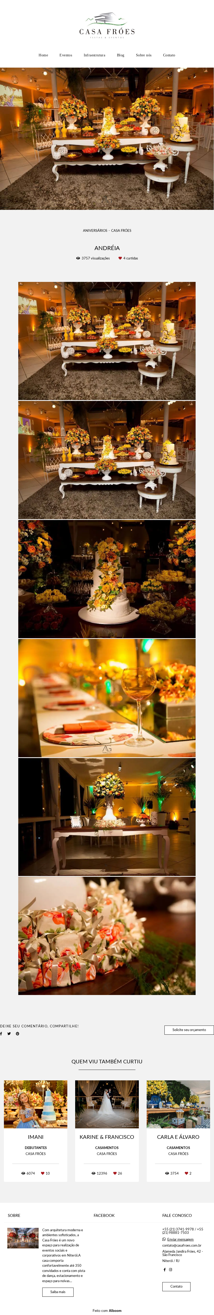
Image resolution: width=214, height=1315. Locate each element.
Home (43, 55)
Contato (169, 55)
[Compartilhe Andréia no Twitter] (9, 1034)
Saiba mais (58, 1292)
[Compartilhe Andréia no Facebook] (1, 1034)
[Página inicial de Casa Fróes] (107, 25)
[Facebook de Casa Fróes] (165, 1270)
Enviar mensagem (180, 1239)
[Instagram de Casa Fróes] (170, 1270)
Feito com (107, 1311)
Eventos (66, 55)
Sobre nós (144, 55)
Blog (120, 55)
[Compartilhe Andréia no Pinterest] (17, 1034)
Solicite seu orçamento (189, 1030)
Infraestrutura (94, 55)
